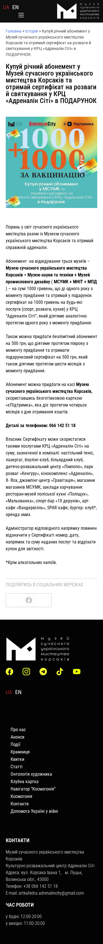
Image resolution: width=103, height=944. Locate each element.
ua (6, 7)
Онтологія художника (31, 774)
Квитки (17, 759)
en (15, 7)
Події (15, 744)
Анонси (17, 737)
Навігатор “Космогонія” (33, 789)
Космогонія (21, 796)
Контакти (20, 803)
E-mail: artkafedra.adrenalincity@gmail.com (45, 893)
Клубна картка (25, 781)
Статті (17, 766)
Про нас (18, 729)
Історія (31, 31)
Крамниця (20, 752)
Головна (13, 31)
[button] (21, 16)
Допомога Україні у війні (34, 811)
